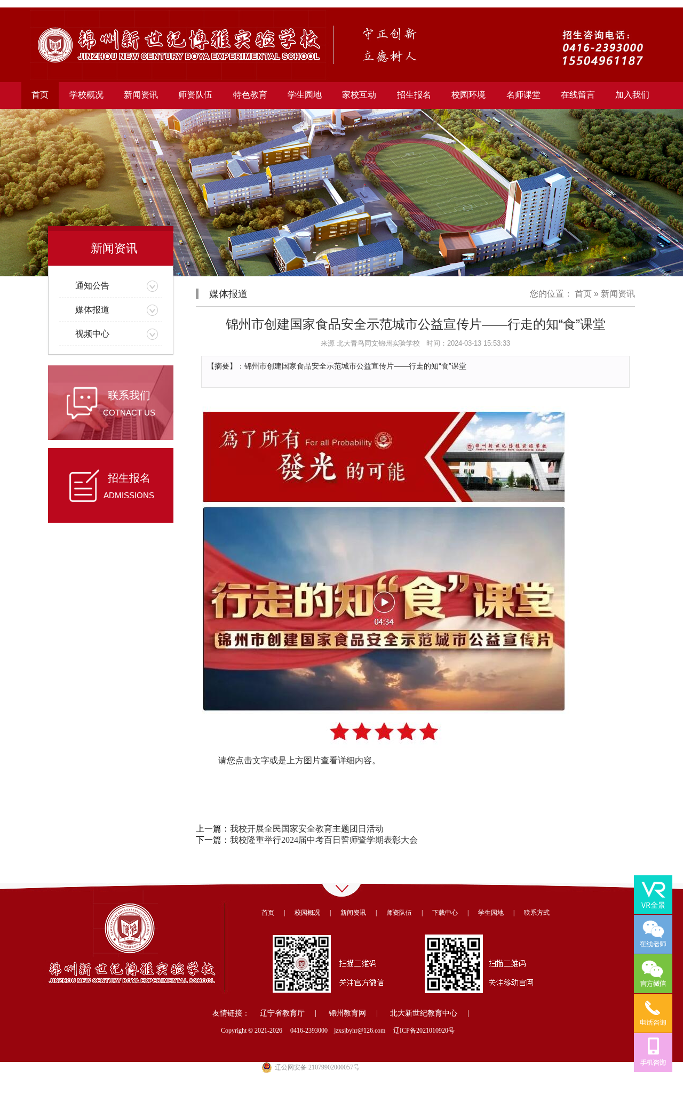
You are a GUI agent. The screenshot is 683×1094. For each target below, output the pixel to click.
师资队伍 (399, 912)
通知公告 (92, 285)
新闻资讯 (618, 293)
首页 (40, 94)
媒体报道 (92, 309)
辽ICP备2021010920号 (424, 1030)
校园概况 (307, 912)
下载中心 (445, 912)
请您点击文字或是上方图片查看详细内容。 (299, 760)
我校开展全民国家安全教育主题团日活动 (307, 828)
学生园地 (491, 912)
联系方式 (537, 912)
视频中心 (92, 333)
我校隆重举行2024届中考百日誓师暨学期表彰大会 (324, 839)
